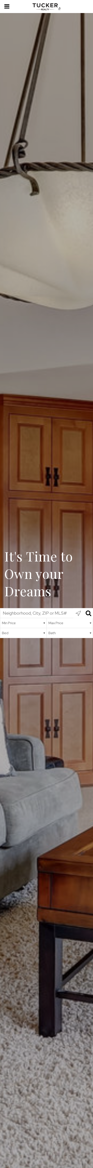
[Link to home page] (46, 6)
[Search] (88, 613)
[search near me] (78, 613)
